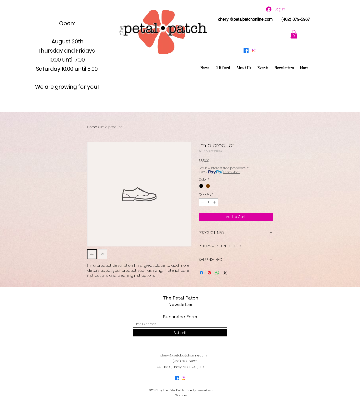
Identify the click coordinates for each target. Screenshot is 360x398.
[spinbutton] (208, 202)
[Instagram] (254, 50)
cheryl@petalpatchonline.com (245, 19)
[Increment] (214, 202)
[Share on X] (225, 272)
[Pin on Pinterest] (209, 272)
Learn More (231, 172)
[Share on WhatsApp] (217, 272)
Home (92, 127)
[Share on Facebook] (201, 272)
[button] (293, 34)
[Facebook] (246, 50)
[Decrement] (202, 202)
